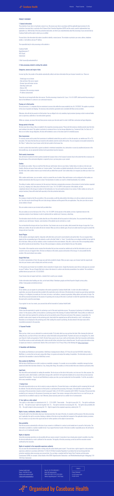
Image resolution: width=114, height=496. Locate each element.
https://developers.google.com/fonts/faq (61, 280)
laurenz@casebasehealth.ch (30, 60)
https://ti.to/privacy (83, 342)
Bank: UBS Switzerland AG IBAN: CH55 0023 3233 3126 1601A (53, 473)
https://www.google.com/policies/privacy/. (31, 283)
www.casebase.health (28, 474)
